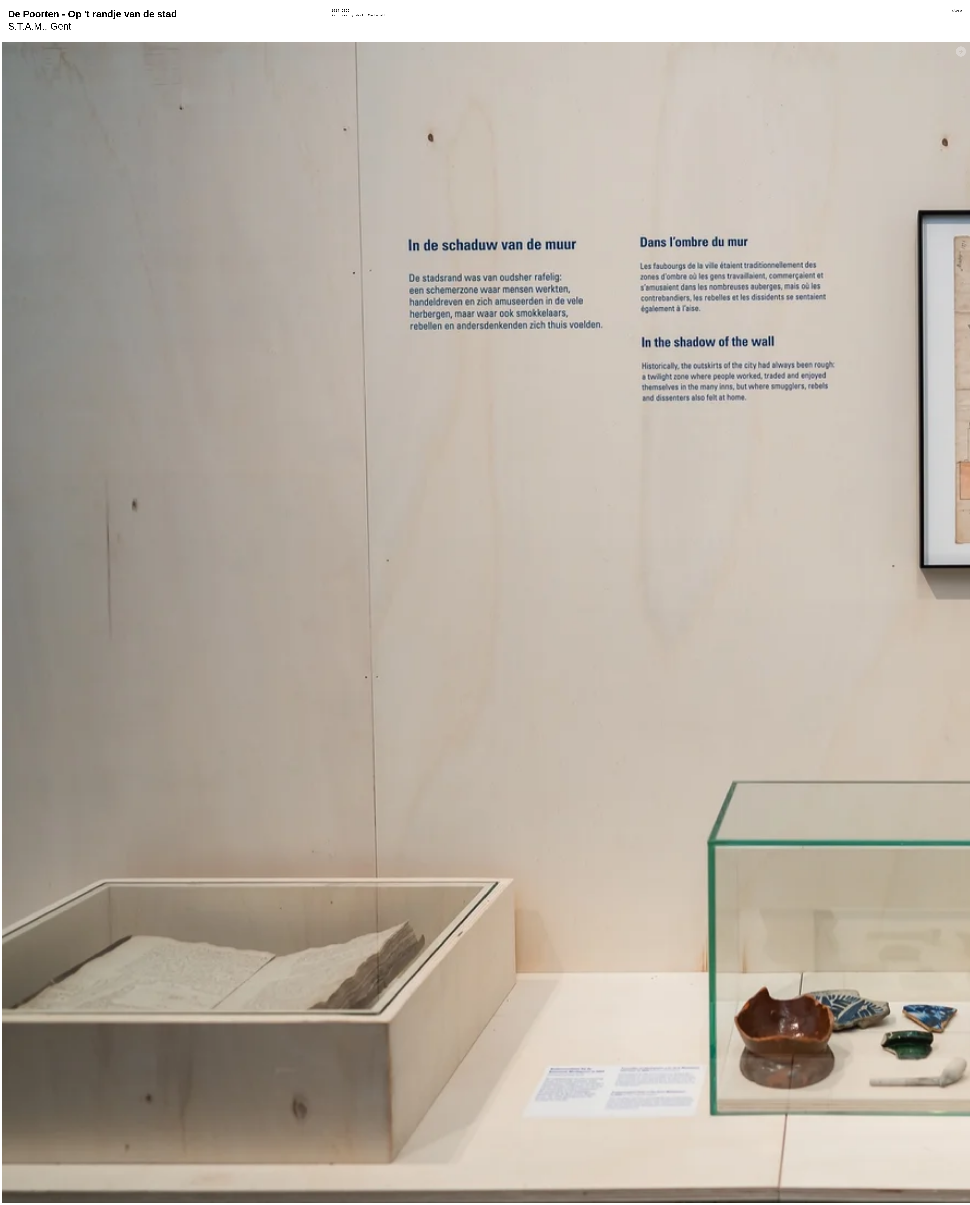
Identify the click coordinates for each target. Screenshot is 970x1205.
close (957, 10)
